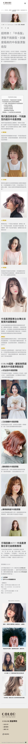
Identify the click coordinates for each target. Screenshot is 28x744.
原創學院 (6, 734)
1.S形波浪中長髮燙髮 (7, 105)
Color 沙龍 (17, 24)
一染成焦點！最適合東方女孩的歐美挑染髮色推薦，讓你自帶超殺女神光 (14, 697)
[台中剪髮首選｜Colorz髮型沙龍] (8, 715)
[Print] (8, 28)
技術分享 (6, 724)
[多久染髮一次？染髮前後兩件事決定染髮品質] (14, 661)
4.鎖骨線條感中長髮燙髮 (8, 110)
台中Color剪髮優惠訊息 (9, 579)
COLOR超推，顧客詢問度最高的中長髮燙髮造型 (12, 103)
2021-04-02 (10, 24)
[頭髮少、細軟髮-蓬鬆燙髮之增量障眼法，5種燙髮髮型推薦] (14, 612)
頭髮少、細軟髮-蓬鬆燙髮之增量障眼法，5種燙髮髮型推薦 (14, 624)
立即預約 (5, 577)
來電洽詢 (23, 568)
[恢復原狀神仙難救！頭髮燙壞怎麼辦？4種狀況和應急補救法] (14, 637)
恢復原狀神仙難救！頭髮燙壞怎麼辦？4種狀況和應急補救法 (14, 648)
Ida (3, 24)
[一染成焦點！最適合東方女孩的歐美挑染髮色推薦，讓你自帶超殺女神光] (14, 686)
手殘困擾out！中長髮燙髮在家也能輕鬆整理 (11, 112)
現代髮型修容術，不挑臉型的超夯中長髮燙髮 (11, 100)
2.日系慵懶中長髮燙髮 (8, 107)
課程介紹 (6, 729)
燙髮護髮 (6, 10)
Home (2, 10)
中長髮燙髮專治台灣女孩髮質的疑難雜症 (10, 101)
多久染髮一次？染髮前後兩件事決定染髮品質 (14, 673)
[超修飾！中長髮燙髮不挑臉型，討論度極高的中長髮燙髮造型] (14, 18)
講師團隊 (6, 727)
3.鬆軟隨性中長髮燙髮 (8, 108)
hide (15, 97)
